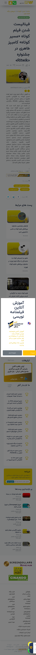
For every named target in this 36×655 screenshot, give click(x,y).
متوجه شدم (12, 353)
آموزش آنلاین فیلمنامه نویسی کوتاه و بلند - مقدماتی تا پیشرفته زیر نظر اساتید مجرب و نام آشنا (16, 336)
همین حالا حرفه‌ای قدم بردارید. (16, 343)
